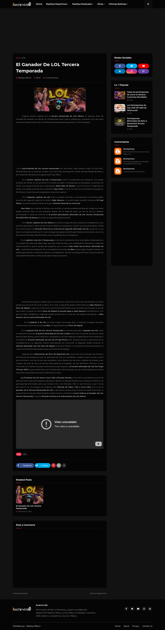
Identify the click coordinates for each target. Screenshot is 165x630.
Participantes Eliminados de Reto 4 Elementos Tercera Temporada (137, 122)
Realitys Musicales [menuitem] (82, 4)
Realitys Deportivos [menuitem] (56, 4)
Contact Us (147, 626)
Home (117, 626)
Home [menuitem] (39, 4)
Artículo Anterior (21, 593)
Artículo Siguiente (97, 593)
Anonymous (128, 149)
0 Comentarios (52, 78)
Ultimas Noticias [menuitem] (117, 4)
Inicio (18, 58)
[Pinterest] (53, 465)
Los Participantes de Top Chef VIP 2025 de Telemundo (137, 107)
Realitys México (33, 626)
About (126, 626)
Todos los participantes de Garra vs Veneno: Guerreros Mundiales (138, 94)
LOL (24, 58)
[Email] (58, 465)
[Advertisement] (82, 31)
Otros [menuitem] (100, 4)
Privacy (135, 626)
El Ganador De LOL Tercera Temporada (28, 507)
